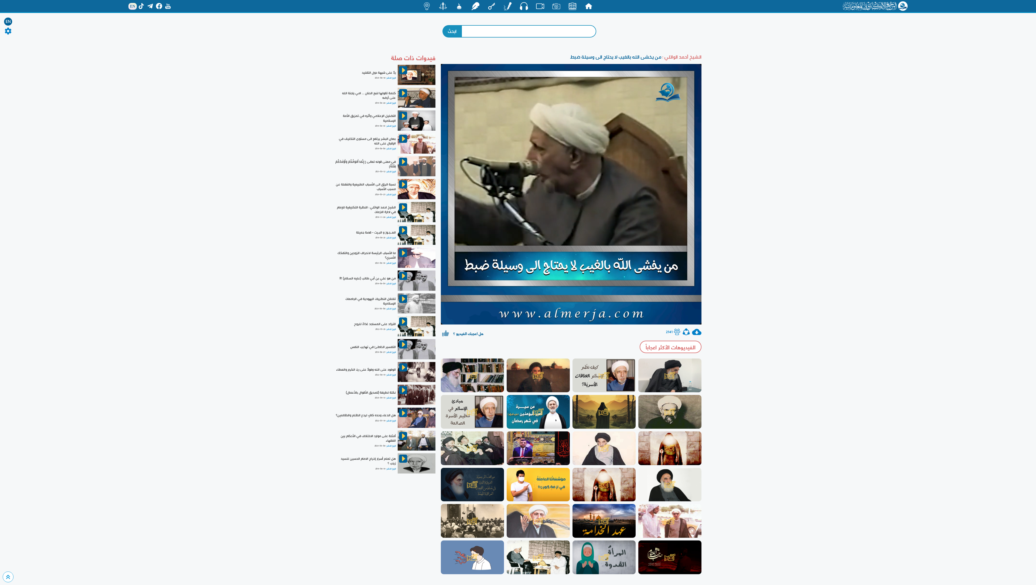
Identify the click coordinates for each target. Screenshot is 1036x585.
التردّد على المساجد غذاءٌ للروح (375, 324)
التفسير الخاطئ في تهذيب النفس (373, 347)
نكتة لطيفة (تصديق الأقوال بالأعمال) (371, 392)
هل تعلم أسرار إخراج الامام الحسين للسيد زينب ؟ (368, 461)
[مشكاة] (459, 6)
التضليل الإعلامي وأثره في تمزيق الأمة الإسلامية (369, 118)
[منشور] (443, 6)
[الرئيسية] (589, 6)
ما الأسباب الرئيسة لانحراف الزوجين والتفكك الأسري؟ (367, 255)
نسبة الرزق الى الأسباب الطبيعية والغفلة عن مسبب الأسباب (366, 186)
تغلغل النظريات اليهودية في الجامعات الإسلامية (370, 301)
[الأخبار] (572, 6)
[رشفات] (475, 6)
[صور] (556, 6)
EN (8, 21)
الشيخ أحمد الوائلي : (681, 56)
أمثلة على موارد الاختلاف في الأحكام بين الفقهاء (368, 438)
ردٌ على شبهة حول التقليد (379, 73)
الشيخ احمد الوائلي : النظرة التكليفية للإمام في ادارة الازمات (366, 209)
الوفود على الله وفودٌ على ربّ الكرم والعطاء (366, 370)
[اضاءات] (427, 6)
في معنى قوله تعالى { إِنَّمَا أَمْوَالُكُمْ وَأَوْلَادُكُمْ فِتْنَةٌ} (365, 164)
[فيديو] (540, 6)
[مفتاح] (492, 6)
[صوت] (524, 6)
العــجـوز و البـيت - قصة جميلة (376, 232)
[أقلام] (508, 6)
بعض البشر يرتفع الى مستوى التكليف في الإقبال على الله (367, 141)
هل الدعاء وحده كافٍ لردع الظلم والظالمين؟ (366, 415)
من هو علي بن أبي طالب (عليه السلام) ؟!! (368, 278)
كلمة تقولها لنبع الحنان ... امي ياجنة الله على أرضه (369, 95)
